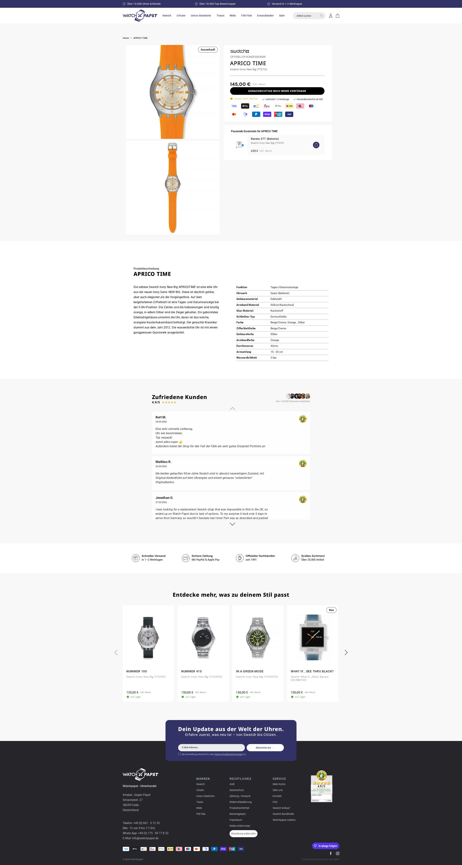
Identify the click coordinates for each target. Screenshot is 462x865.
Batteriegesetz (238, 813)
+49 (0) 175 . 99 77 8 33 (153, 833)
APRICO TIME (140, 38)
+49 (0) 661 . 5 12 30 (146, 823)
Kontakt (277, 796)
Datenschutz (237, 790)
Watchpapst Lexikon (284, 819)
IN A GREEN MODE (249, 671)
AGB (232, 784)
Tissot (199, 802)
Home (126, 38)
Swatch (200, 784)
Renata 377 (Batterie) (265, 138)
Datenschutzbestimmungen (228, 754)
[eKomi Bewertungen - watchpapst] (321, 786)
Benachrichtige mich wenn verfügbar (277, 91)
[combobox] (309, 15)
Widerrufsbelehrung (241, 802)
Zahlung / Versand (240, 796)
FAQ (275, 802)
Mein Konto (279, 784)
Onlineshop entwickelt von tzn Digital (320, 859)
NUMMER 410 (191, 671)
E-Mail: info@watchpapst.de (140, 838)
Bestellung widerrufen (243, 833)
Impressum (236, 819)
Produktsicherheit (239, 808)
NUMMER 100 (136, 671)
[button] (167, 15)
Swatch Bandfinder (283, 813)
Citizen (200, 790)
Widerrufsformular (240, 825)
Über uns (278, 790)
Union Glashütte (205, 796)
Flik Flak (200, 813)
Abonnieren (263, 747)
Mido (199, 808)
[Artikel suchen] (321, 15)
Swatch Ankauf (281, 808)
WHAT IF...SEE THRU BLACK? (312, 671)
